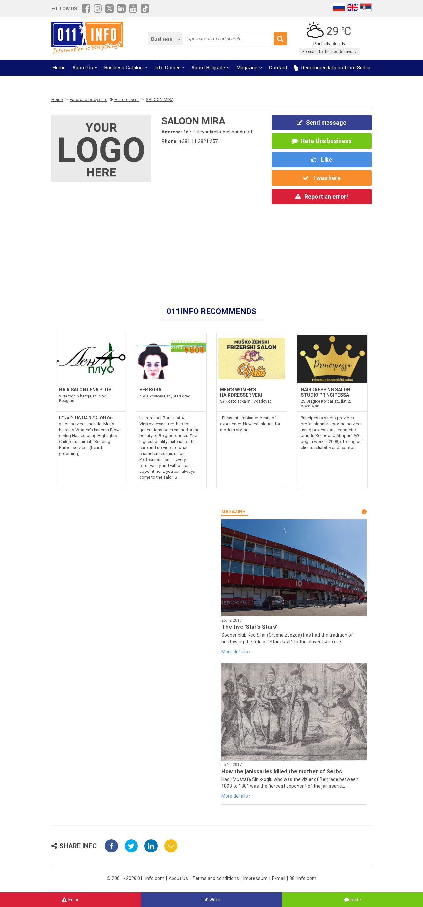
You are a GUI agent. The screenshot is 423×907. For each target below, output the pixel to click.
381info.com (302, 878)
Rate (356, 899)
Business (161, 39)
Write (214, 899)
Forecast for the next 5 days (327, 51)
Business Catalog (123, 68)
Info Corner (167, 68)
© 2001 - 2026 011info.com (135, 878)
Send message (326, 122)
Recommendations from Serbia (335, 68)
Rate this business (326, 140)
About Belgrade (208, 68)
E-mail (278, 878)
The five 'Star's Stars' (249, 627)
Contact (278, 68)
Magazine (247, 68)
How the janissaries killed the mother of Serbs (281, 771)
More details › (235, 651)
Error (73, 899)
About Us (82, 68)
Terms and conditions (215, 878)
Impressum (255, 878)
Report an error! (326, 196)
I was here (326, 177)
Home (59, 68)
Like (326, 159)
